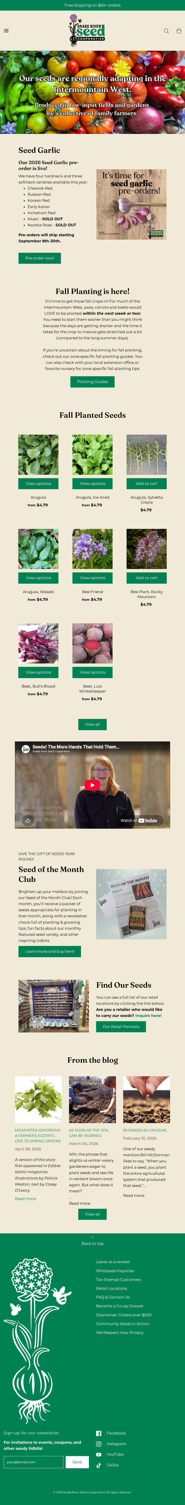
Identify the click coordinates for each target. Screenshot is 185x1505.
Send (77, 1462)
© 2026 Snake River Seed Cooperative (78, 1492)
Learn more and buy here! (49, 951)
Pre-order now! (39, 258)
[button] (93, 127)
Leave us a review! (113, 1262)
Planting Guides (92, 381)
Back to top (92, 1243)
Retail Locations (111, 1288)
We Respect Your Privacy (119, 1332)
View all (92, 724)
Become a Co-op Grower (119, 1306)
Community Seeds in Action (122, 1323)
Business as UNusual (145, 1130)
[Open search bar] (166, 31)
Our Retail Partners (121, 1026)
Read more (25, 1198)
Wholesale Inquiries (115, 1271)
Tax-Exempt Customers (118, 1279)
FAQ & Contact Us (113, 1297)
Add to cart (146, 483)
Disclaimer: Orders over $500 (123, 1315)
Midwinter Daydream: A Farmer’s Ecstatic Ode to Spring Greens (38, 1135)
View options (38, 483)
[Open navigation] (6, 31)
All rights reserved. (118, 1492)
